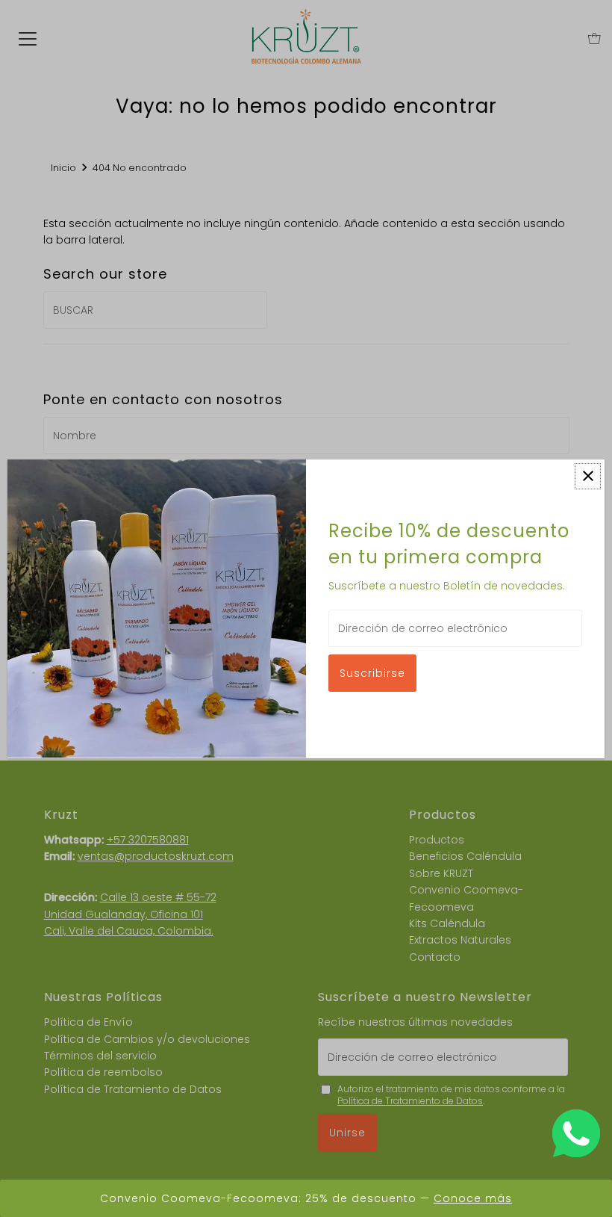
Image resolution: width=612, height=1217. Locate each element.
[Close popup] (588, 476)
